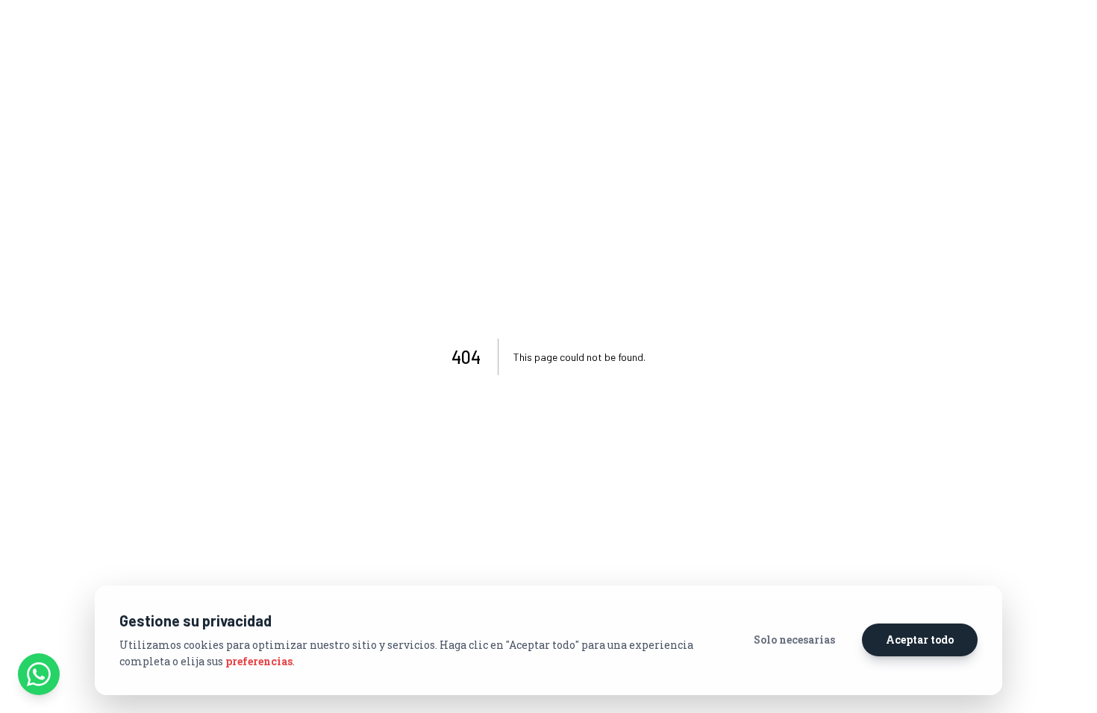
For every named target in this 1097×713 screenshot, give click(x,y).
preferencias (259, 661)
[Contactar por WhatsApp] (39, 674)
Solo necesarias (794, 639)
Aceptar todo (920, 639)
